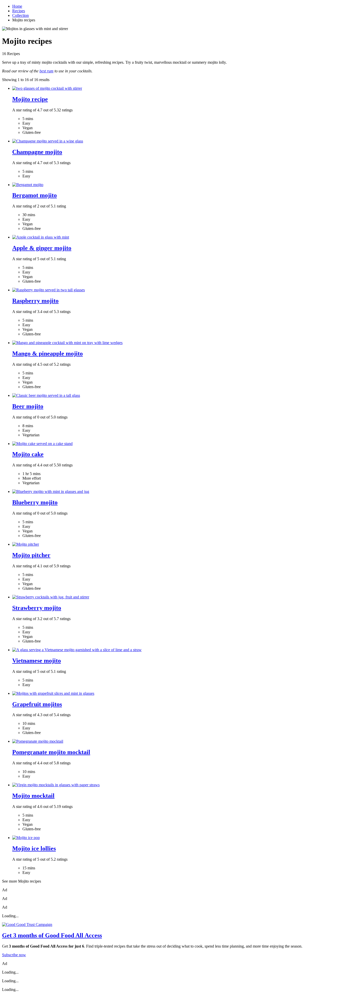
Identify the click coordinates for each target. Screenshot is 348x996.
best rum (46, 71)
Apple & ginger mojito (41, 248)
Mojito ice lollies (34, 848)
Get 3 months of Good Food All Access (52, 935)
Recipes (18, 11)
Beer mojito (27, 406)
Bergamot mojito (34, 195)
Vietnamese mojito (36, 660)
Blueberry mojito (35, 502)
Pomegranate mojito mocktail (51, 752)
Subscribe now (14, 955)
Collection (20, 15)
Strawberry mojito (36, 608)
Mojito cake (28, 454)
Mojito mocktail (33, 795)
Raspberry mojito (35, 300)
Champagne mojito (37, 152)
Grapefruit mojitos (37, 704)
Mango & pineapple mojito (47, 353)
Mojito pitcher (31, 555)
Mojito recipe (30, 99)
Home (17, 6)
